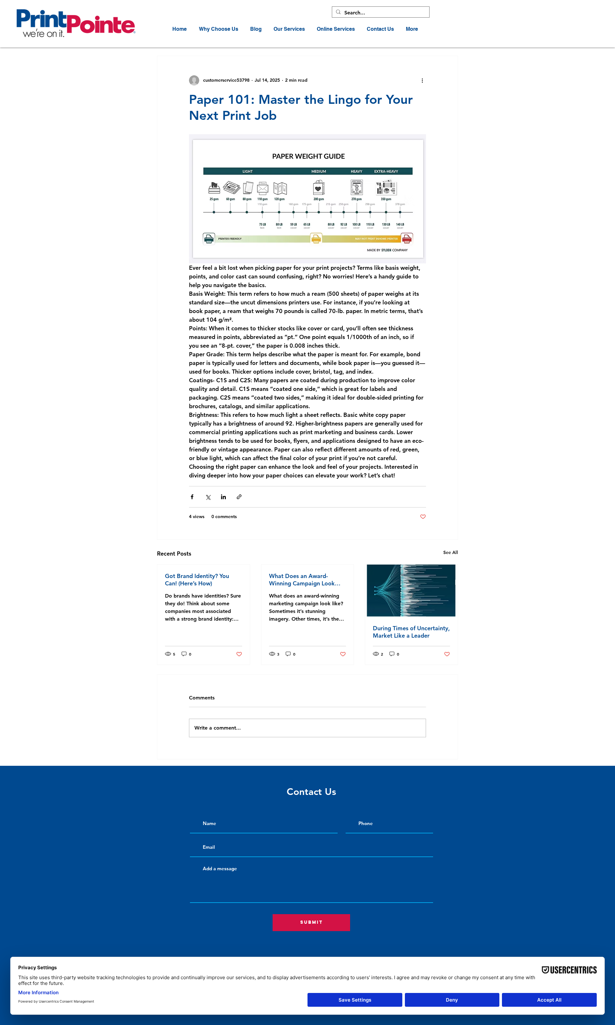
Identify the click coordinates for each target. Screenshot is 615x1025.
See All (450, 552)
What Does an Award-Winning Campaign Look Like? (302, 579)
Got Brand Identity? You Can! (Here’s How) (197, 579)
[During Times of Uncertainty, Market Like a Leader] (411, 590)
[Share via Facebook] (192, 497)
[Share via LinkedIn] (223, 497)
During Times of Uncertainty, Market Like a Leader (411, 631)
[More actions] (422, 80)
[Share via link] (239, 497)
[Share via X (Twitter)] (208, 497)
